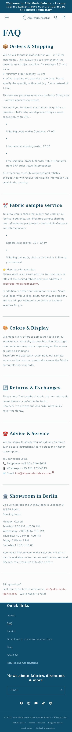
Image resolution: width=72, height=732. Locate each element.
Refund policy (19, 723)
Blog (9, 647)
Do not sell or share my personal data (29, 639)
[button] (7, 17)
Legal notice (26, 728)
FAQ (9, 623)
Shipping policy (55, 723)
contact (11, 615)
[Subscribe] (61, 690)
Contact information (45, 728)
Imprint (11, 631)
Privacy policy (61, 717)
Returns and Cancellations (22, 662)
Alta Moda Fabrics (22, 717)
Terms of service (37, 723)
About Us (12, 655)
